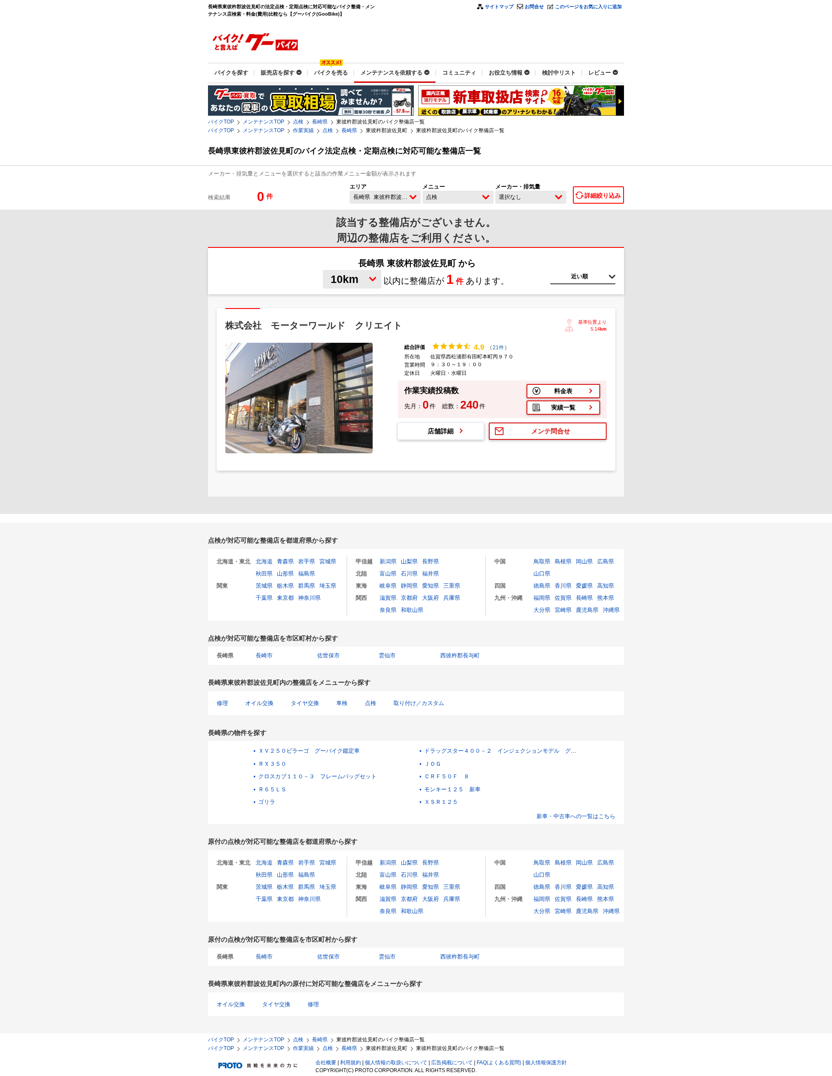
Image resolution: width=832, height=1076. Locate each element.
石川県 (409, 573)
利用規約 (350, 1063)
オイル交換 (259, 703)
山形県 (285, 573)
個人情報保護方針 (546, 1063)
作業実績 (303, 130)
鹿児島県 (587, 610)
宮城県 (327, 561)
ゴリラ (266, 802)
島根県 (563, 561)
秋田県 (264, 573)
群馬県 (306, 585)
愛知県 (430, 585)
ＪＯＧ (432, 764)
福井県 (430, 573)
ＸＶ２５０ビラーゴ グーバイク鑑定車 (309, 751)
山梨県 (409, 561)
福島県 (306, 573)
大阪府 (430, 598)
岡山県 (584, 561)
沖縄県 (611, 610)
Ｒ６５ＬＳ (272, 789)
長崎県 (320, 122)
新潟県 (388, 561)
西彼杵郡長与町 (460, 655)
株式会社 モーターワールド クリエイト (314, 325)
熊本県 (605, 598)
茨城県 (264, 585)
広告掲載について (452, 1063)
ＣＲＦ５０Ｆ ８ (446, 776)
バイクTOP (221, 122)
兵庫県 (451, 598)
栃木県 (285, 585)
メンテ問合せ (550, 431)
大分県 (541, 610)
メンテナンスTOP (263, 122)
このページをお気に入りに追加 (588, 6)
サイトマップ (499, 6)
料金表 (563, 390)
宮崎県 (563, 610)
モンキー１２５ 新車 (452, 789)
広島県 (605, 561)
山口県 (541, 573)
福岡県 (541, 598)
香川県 (563, 585)
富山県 (388, 573)
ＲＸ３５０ (272, 764)
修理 (222, 703)
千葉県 (264, 598)
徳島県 (541, 585)
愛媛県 (584, 585)
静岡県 (409, 585)
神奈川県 (309, 598)
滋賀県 (388, 598)
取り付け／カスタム (418, 703)
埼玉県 (327, 585)
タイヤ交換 (305, 703)
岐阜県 (388, 585)
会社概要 (325, 1063)
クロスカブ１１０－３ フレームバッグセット (317, 776)
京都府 (409, 598)
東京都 (285, 598)
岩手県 (306, 561)
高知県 (605, 585)
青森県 (285, 561)
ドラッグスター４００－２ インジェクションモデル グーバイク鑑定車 (517, 751)
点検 (298, 122)
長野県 (430, 561)
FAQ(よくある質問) (499, 1063)
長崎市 (264, 655)
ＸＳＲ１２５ (441, 802)
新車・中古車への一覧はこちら (575, 816)
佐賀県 (563, 598)
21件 (498, 348)
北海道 (264, 561)
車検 (342, 703)
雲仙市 (387, 655)
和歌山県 (412, 610)
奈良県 (388, 610)
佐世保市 (328, 655)
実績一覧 (563, 407)
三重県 (451, 585)
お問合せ (534, 6)
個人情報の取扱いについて (396, 1063)
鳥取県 (541, 561)
